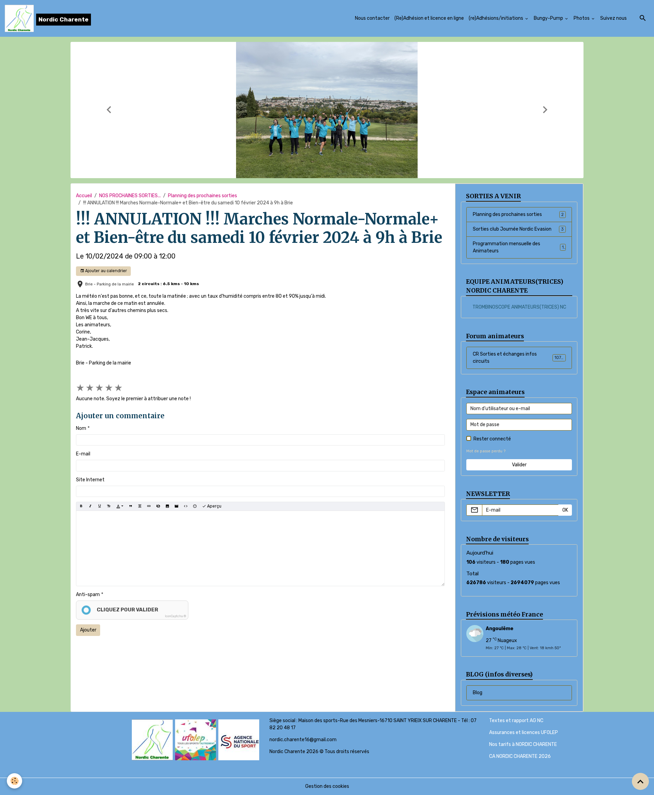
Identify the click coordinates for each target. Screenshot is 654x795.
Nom (81, 428)
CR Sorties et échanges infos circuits (518, 357)
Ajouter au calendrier (105, 270)
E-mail (83, 454)
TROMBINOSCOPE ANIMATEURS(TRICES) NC (519, 307)
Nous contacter (372, 18)
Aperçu (213, 506)
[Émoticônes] (195, 506)
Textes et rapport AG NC (516, 720)
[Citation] (130, 506)
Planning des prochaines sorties (202, 196)
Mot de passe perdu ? (485, 451)
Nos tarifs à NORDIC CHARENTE (523, 744)
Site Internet (90, 480)
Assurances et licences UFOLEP (523, 732)
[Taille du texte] (108, 506)
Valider (519, 465)
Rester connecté (492, 439)
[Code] (185, 506)
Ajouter (88, 630)
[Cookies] (14, 781)
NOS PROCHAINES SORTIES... (130, 196)
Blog (477, 693)
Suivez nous (613, 18)
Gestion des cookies (327, 786)
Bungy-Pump (549, 18)
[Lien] (149, 506)
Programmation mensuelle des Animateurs (518, 247)
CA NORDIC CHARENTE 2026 (520, 756)
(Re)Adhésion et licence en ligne (429, 18)
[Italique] (90, 506)
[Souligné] (99, 506)
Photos (582, 18)
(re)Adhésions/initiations (496, 18)
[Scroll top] (640, 781)
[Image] (167, 506)
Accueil (84, 196)
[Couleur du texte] (119, 506)
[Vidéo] (176, 506)
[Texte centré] (139, 506)
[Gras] (81, 506)
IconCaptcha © (175, 616)
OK (565, 510)
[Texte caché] (158, 506)
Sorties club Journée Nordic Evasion (518, 229)
